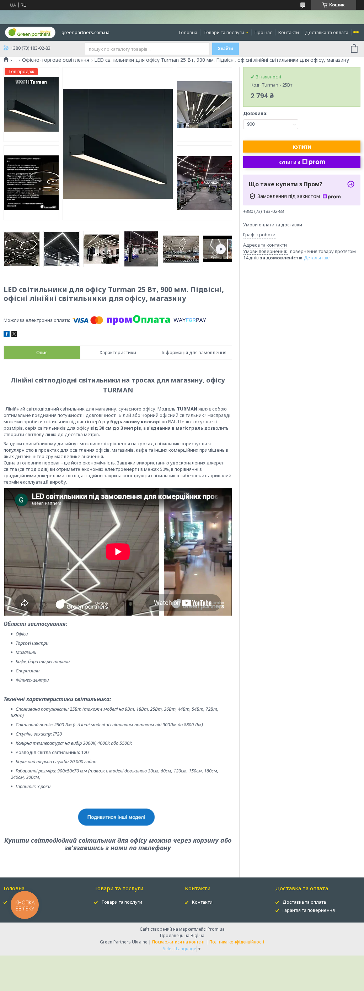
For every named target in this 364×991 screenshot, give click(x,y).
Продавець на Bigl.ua (182, 935)
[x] (14, 335)
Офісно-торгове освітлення (55, 60)
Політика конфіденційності (236, 942)
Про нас (263, 32)
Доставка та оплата (326, 32)
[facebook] (7, 335)
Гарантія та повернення (309, 910)
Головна (188, 32)
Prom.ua (216, 929)
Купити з (289, 162)
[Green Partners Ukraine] (30, 32)
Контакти (288, 32)
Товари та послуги (223, 32)
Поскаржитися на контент (178, 942)
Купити (302, 147)
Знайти (225, 48)
